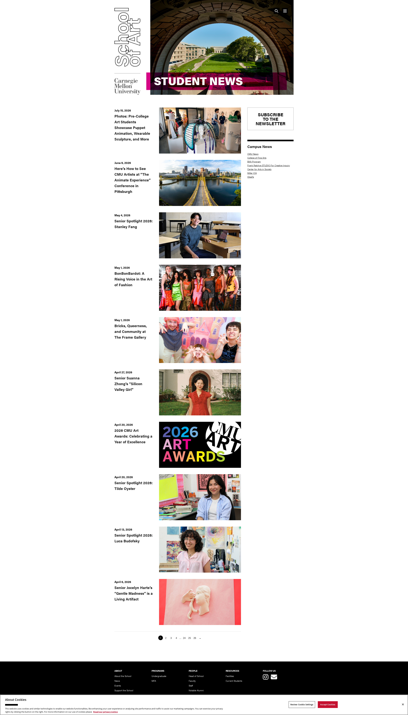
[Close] (402, 704)
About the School (122, 676)
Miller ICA (252, 173)
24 (184, 638)
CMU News (252, 153)
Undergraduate (159, 676)
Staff (191, 685)
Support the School (123, 690)
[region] (204, 705)
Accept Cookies (327, 704)
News (117, 680)
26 (194, 638)
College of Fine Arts (256, 157)
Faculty (192, 680)
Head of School (196, 676)
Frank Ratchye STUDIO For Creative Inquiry (268, 165)
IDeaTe (250, 176)
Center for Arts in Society (259, 169)
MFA (154, 680)
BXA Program (254, 161)
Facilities (230, 676)
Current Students (234, 680)
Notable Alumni (196, 690)
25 (189, 638)
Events (117, 685)
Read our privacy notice (105, 711)
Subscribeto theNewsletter (270, 118)
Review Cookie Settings (301, 704)
